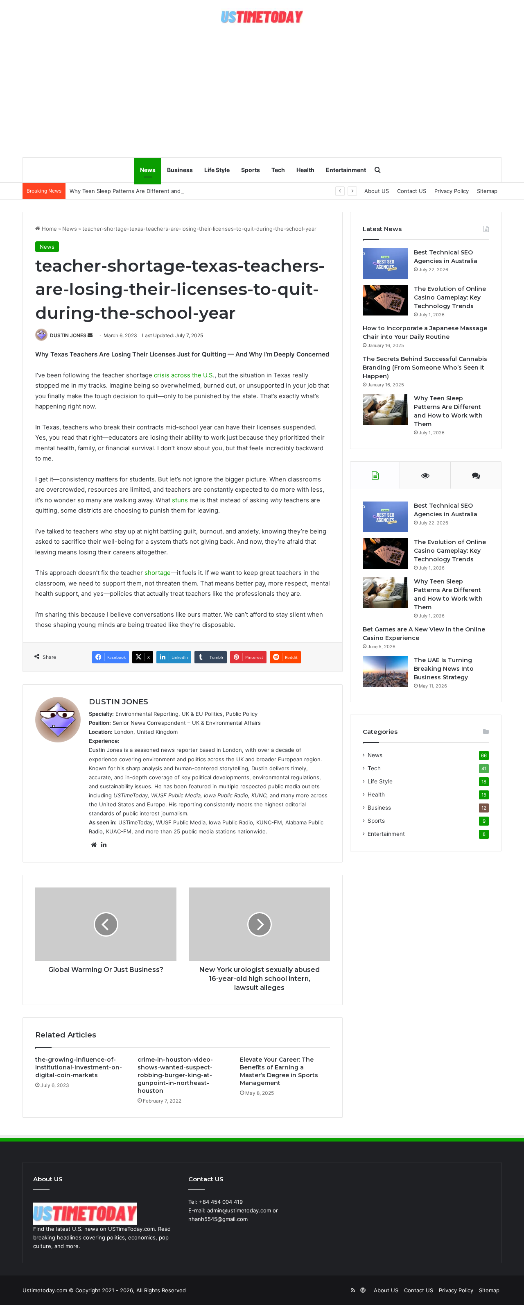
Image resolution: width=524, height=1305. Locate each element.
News (148, 169)
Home (48, 228)
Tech (278, 169)
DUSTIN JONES (68, 335)
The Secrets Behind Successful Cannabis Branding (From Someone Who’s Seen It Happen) (425, 367)
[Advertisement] (262, 91)
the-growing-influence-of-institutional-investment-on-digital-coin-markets (78, 1067)
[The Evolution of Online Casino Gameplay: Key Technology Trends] (385, 300)
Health (305, 169)
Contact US (411, 191)
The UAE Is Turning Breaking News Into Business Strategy (444, 668)
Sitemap (487, 191)
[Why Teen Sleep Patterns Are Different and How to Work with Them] (385, 409)
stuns (180, 500)
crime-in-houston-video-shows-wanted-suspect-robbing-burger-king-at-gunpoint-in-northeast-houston (175, 1075)
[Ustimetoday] (262, 17)
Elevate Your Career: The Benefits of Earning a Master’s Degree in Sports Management (279, 1071)
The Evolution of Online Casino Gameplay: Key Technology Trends (450, 297)
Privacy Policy (451, 191)
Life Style (217, 169)
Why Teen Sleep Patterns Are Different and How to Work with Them (158, 191)
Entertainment (346, 169)
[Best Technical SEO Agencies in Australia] (385, 263)
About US (376, 191)
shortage (158, 572)
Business (180, 169)
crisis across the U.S (183, 375)
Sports (250, 169)
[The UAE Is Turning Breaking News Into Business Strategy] (385, 671)
